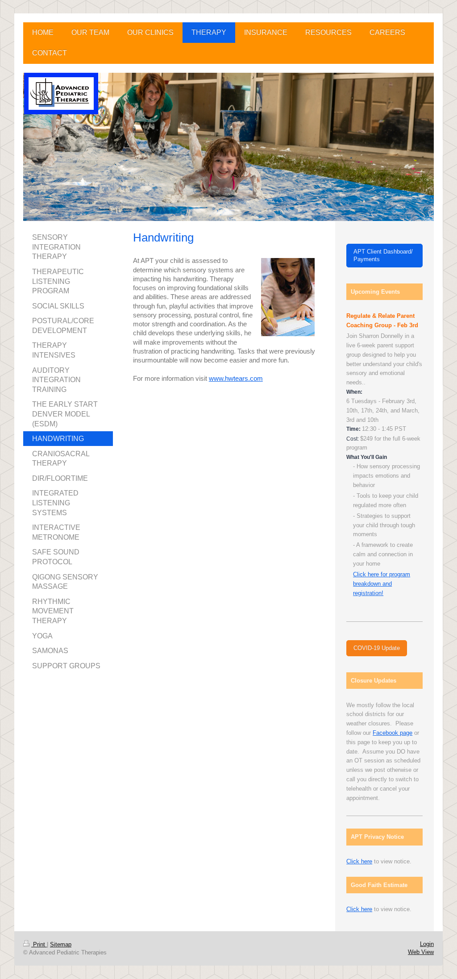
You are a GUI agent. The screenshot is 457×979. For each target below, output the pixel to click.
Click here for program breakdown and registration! (381, 583)
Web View (421, 952)
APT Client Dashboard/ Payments (383, 255)
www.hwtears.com (236, 378)
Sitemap (60, 944)
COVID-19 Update (376, 648)
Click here (359, 861)
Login (427, 944)
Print (39, 944)
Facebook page (392, 732)
